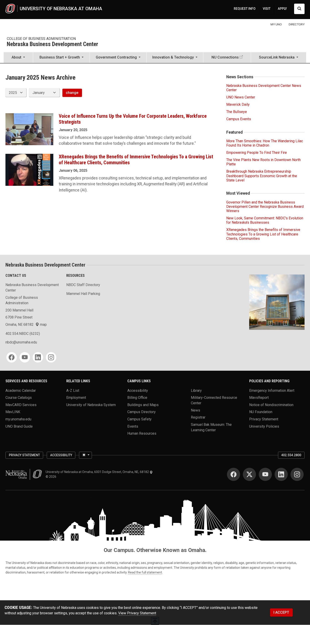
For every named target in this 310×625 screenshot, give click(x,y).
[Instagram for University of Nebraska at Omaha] (297, 474)
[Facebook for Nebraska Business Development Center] (11, 357)
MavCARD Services (21, 404)
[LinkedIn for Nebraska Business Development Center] (38, 357)
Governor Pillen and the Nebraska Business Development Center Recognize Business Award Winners (265, 206)
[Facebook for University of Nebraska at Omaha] (233, 474)
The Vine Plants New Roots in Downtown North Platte (263, 162)
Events (132, 426)
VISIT (267, 8)
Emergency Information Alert (271, 390)
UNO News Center (240, 97)
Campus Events (238, 119)
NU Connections (225, 57)
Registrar (198, 417)
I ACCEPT (281, 612)
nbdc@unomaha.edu (21, 342)
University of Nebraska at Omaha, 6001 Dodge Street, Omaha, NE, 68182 (98, 472)
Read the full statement (145, 572)
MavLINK (12, 412)
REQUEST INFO (245, 8)
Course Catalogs (18, 397)
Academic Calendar (20, 390)
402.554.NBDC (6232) (22, 333)
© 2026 (52, 476)
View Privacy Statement (137, 613)
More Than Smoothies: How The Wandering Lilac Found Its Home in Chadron (264, 143)
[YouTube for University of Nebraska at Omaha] (265, 474)
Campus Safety (139, 419)
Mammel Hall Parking (83, 294)
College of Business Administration (41, 39)
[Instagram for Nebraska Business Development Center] (51, 357)
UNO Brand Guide (19, 426)
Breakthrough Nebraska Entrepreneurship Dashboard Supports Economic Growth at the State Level (261, 175)
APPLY (282, 8)
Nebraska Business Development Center (52, 44)
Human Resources (141, 433)
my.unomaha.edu (18, 419)
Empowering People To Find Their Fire (256, 152)
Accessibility (137, 390)
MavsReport (259, 397)
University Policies (264, 426)
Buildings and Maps (143, 404)
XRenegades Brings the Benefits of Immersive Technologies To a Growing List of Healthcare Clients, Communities (263, 234)
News (195, 410)
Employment (76, 397)
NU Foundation (260, 412)
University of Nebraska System (91, 404)
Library (196, 390)
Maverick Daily (238, 104)
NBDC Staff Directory (83, 285)
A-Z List (72, 390)
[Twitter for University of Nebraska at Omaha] (249, 474)
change (72, 93)
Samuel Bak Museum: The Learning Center (211, 427)
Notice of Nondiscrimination (271, 404)
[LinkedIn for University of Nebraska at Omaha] (281, 474)
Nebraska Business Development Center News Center (263, 87)
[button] (18, 58)
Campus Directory (141, 412)
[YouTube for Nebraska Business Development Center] (25, 357)
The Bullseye (236, 112)
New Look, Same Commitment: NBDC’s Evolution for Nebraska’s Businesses (264, 220)
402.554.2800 (291, 455)
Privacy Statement (263, 419)
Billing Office (137, 397)
